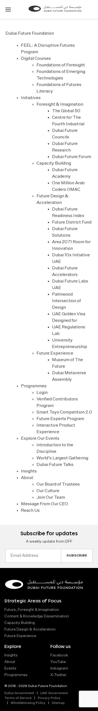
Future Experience (54, 353)
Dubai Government (19, 693)
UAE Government (54, 693)
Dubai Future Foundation (29, 33)
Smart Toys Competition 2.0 (64, 412)
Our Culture (47, 491)
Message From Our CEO (44, 504)
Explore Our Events (40, 438)
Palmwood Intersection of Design (66, 301)
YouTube (58, 662)
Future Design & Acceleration (30, 629)
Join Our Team (50, 497)
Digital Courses (36, 58)
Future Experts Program (60, 419)
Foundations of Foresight (60, 65)
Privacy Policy (49, 698)
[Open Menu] (8, 9)
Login (42, 393)
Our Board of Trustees (58, 484)
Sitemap (58, 703)
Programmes (34, 386)
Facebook (59, 655)
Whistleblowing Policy (28, 703)
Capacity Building (53, 163)
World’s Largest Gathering (62, 458)
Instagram (59, 668)
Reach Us (30, 510)
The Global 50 (66, 111)
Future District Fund (71, 222)
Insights (29, 471)
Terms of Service (18, 698)
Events (10, 668)
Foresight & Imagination (59, 104)
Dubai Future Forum (71, 157)
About (27, 478)
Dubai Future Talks (55, 465)
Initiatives (31, 98)
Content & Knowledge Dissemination (36, 616)
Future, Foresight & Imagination (31, 610)
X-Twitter (58, 675)
